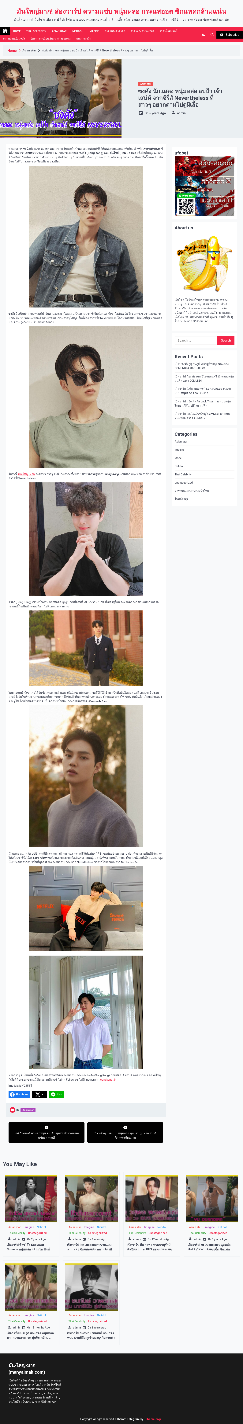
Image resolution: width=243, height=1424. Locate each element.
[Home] (5, 31)
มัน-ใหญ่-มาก (26, 474)
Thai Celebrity (36, 31)
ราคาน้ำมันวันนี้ (168, 31)
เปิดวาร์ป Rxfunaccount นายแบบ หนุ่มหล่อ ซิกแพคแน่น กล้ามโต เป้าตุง (90, 1249)
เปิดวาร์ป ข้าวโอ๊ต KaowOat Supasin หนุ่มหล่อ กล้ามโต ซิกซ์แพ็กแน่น (28, 1249)
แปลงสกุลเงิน (83, 38)
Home (17, 31)
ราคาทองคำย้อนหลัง (142, 31)
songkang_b (108, 1079)
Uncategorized (184, 482)
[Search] (212, 35)
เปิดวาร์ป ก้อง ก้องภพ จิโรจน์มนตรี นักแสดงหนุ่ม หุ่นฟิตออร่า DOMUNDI (204, 379)
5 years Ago (157, 113)
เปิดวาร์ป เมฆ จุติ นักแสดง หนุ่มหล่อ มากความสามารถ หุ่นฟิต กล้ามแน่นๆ (30, 1337)
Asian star (59, 31)
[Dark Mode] (203, 35)
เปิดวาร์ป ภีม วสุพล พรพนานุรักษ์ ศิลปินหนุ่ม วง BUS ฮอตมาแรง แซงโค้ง (150, 1249)
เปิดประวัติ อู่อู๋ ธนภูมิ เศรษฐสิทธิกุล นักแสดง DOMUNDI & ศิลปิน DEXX (202, 366)
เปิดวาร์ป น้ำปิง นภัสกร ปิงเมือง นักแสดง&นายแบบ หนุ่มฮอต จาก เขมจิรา (203, 391)
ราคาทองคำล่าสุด (115, 31)
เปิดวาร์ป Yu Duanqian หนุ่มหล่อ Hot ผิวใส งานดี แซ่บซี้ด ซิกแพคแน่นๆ (209, 1249)
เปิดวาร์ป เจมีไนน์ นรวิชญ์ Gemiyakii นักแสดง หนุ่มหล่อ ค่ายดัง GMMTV (202, 416)
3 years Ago (219, 1239)
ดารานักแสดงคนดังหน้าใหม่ (192, 491)
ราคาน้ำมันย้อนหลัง (14, 38)
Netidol (77, 31)
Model (178, 458)
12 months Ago (161, 1239)
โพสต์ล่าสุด (182, 499)
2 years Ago (38, 1239)
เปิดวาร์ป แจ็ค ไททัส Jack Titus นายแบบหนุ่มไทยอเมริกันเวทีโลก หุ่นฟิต (203, 404)
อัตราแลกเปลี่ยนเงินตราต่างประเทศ (51, 38)
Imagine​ (94, 31)
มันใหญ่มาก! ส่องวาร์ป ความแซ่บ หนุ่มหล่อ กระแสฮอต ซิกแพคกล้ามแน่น (121, 11)
